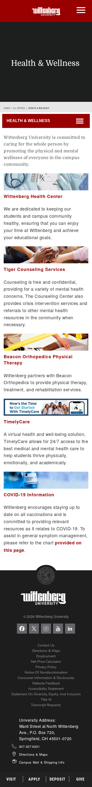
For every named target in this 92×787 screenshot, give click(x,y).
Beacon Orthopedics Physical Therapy (38, 359)
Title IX (46, 699)
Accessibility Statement (46, 688)
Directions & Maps (46, 650)
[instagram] (46, 629)
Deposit (58, 779)
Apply (34, 779)
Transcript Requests (46, 705)
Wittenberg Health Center (33, 196)
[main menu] (81, 5)
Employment (46, 656)
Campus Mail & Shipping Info (42, 762)
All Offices (19, 108)
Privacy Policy (46, 667)
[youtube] (58, 629)
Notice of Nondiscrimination (46, 672)
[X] (34, 629)
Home (7, 108)
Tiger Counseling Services (34, 269)
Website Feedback (46, 683)
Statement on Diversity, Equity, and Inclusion (46, 694)
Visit (11, 779)
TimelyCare (17, 421)
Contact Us (46, 645)
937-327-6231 (29, 746)
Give (80, 779)
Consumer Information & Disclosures (46, 678)
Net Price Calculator (46, 661)
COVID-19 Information (29, 494)
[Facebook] (22, 629)
